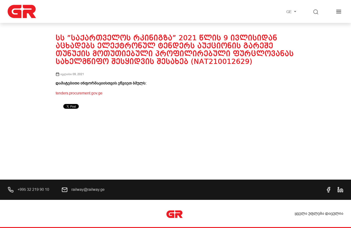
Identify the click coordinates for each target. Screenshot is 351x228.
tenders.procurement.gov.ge (79, 93)
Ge (289, 12)
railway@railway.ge (87, 189)
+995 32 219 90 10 (32, 189)
